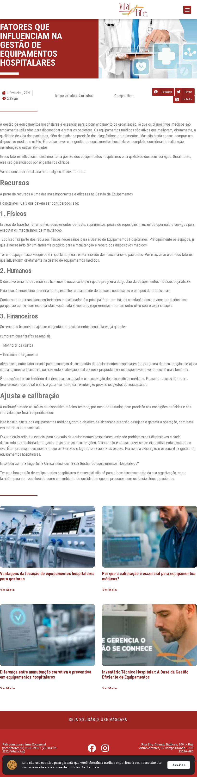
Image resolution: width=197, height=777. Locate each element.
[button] (187, 10)
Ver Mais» (7, 590)
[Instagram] (105, 748)
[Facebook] (91, 748)
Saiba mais (90, 767)
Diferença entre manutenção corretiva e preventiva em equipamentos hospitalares (45, 674)
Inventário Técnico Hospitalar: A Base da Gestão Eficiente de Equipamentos (145, 674)
